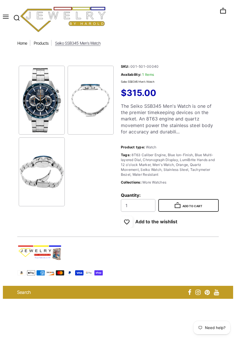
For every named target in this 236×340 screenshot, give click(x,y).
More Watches (154, 182)
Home (22, 43)
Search (24, 292)
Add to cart (192, 206)
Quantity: (130, 195)
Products (41, 43)
